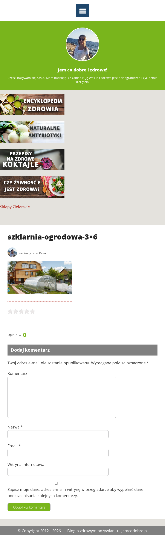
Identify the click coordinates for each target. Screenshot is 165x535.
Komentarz (17, 373)
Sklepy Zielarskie (15, 206)
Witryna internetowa (26, 464)
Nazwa (15, 427)
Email (14, 445)
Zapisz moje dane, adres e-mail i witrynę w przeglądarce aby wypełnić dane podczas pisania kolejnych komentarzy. (75, 492)
